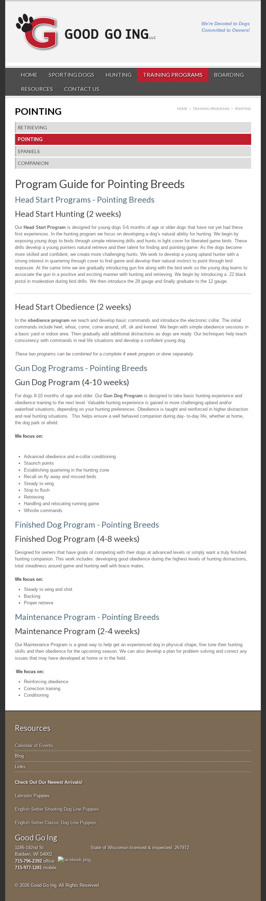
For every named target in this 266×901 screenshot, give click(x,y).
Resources (37, 88)
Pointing (30, 139)
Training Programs (173, 74)
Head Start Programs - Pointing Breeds (84, 199)
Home (29, 74)
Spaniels (29, 151)
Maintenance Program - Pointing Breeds (87, 617)
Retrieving (32, 127)
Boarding (229, 74)
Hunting (119, 74)
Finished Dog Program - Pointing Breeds (87, 524)
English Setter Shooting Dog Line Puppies (57, 809)
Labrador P (26, 795)
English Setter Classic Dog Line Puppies (55, 822)
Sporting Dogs (71, 74)
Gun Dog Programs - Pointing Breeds (81, 368)
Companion (33, 163)
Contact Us (81, 88)
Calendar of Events (34, 745)
